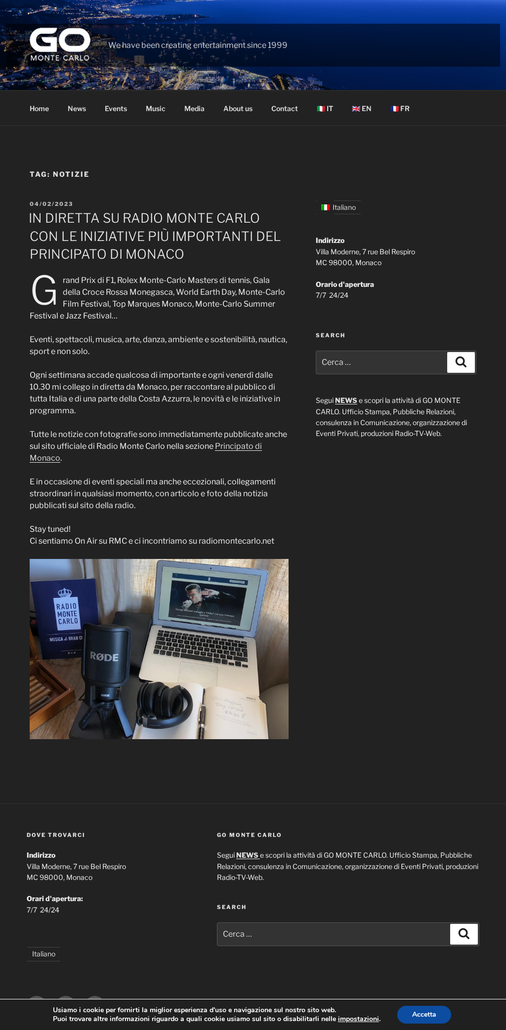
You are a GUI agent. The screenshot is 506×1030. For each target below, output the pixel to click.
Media (194, 108)
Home (39, 108)
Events (116, 108)
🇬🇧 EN (362, 108)
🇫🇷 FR (400, 108)
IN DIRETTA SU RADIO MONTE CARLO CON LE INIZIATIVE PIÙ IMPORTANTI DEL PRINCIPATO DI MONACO (155, 236)
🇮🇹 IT (325, 108)
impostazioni (358, 1019)
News (77, 108)
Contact (284, 108)
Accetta (424, 1014)
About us (238, 108)
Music (156, 108)
